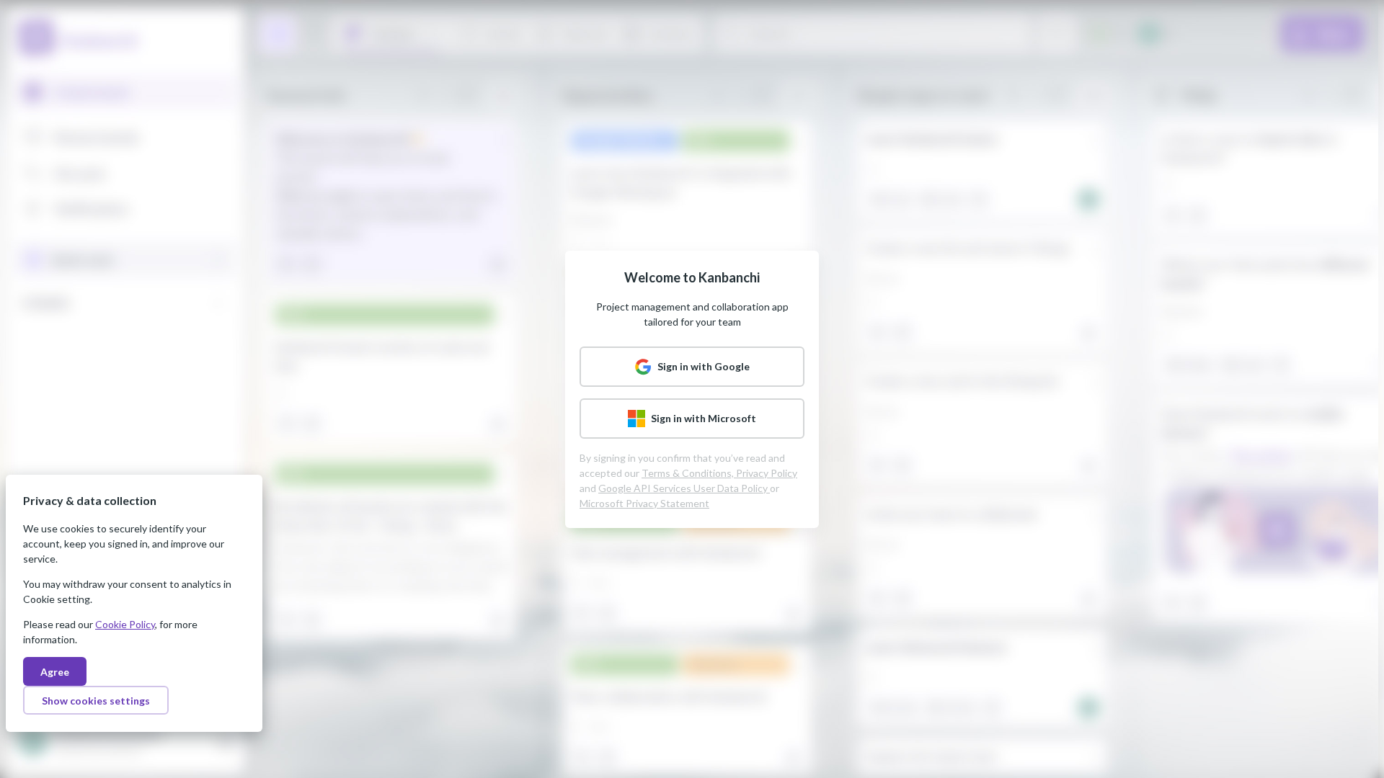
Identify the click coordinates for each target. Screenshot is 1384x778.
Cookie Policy (125, 624)
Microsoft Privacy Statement (644, 503)
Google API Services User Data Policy (684, 488)
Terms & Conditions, (689, 473)
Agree (54, 672)
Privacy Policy (766, 473)
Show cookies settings (96, 700)
